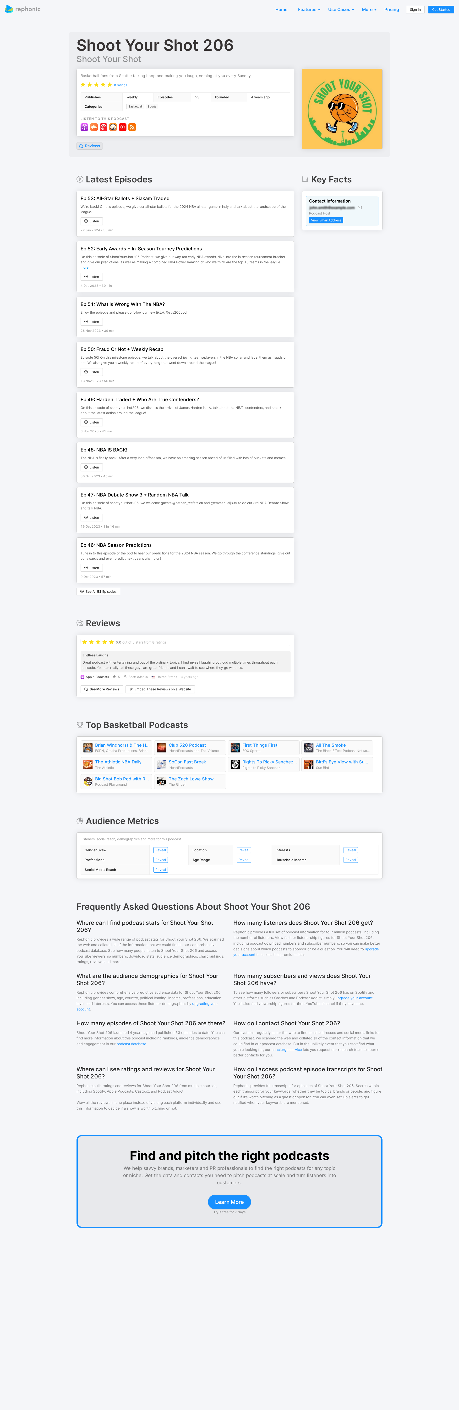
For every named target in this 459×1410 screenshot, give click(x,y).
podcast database (131, 1044)
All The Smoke (331, 745)
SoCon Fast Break (187, 761)
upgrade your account (353, 998)
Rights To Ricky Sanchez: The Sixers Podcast (269, 761)
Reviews (92, 145)
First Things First (260, 745)
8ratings (120, 85)
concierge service (287, 1049)
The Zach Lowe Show (191, 778)
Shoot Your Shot (108, 59)
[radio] (83, 84)
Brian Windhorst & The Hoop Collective (122, 745)
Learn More (229, 1202)
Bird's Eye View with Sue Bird (343, 761)
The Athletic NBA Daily (118, 761)
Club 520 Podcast (187, 745)
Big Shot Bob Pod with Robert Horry (122, 778)
